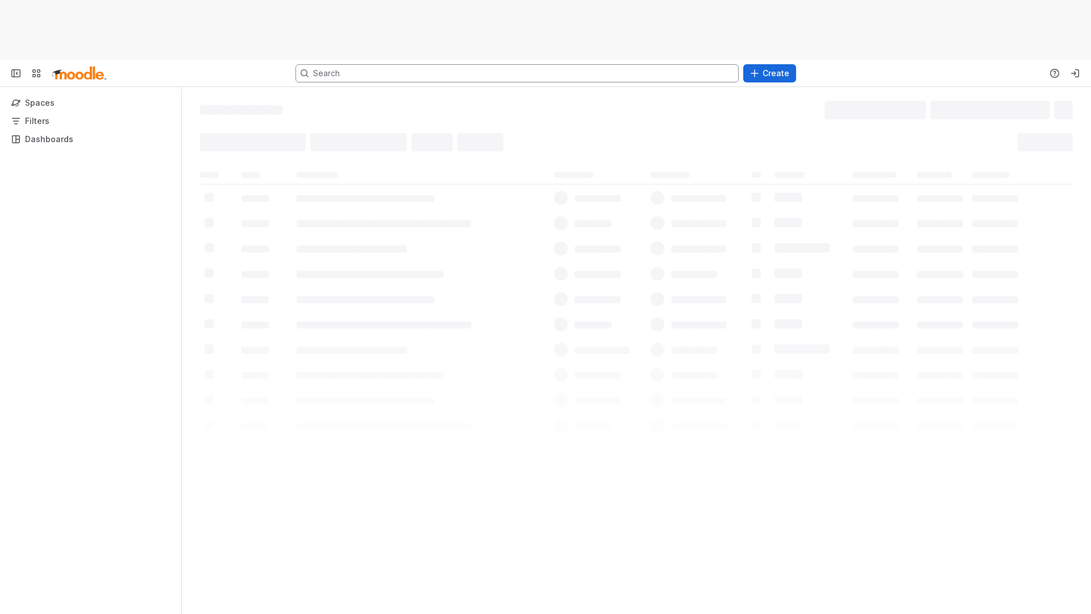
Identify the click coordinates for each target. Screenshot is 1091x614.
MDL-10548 (256, 242)
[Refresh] (649, 334)
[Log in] (1075, 73)
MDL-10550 (255, 196)
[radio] (214, 141)
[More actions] (1068, 110)
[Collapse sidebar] (16, 73)
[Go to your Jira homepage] (79, 73)
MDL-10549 (256, 220)
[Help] (1055, 73)
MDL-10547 (256, 265)
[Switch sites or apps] (36, 73)
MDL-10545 (255, 311)
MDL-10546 (256, 288)
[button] (776, 141)
